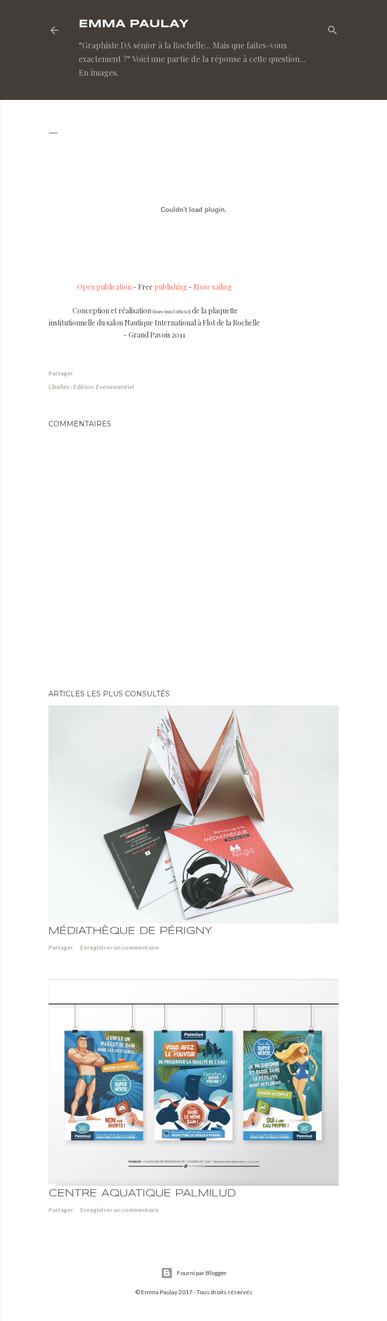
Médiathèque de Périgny (130, 931)
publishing (170, 287)
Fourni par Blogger (202, 1273)
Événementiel (115, 387)
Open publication (104, 287)
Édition (83, 387)
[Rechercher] (333, 28)
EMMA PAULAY (134, 24)
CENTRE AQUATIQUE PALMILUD (142, 1193)
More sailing (213, 287)
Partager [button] (60, 373)
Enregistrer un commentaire (119, 947)
